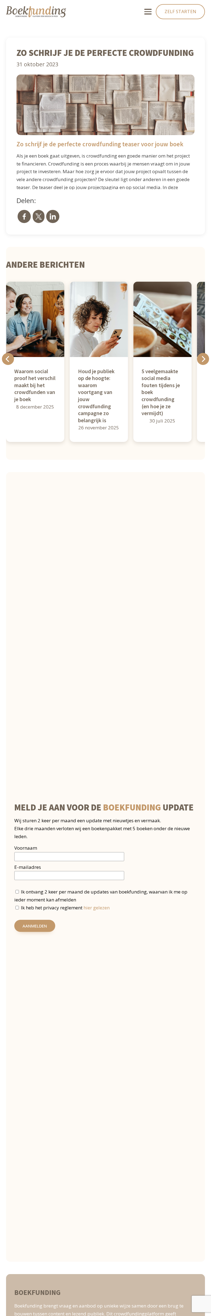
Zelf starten (180, 11)
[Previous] (8, 359)
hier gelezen (97, 907)
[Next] (203, 359)
